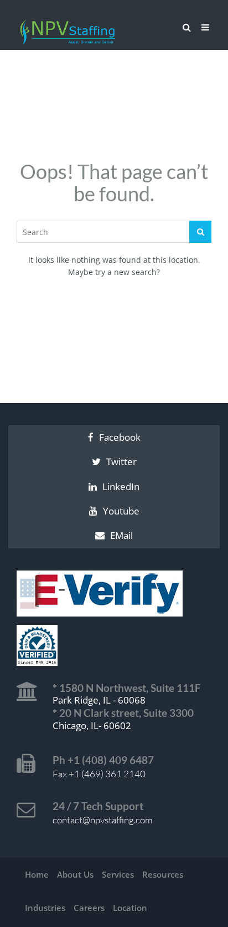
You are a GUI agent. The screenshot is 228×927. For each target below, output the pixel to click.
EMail (121, 535)
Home (37, 874)
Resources (162, 874)
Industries (45, 907)
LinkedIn (120, 486)
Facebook (120, 437)
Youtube (121, 511)
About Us (75, 874)
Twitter (121, 461)
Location (130, 907)
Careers (89, 907)
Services (118, 874)
